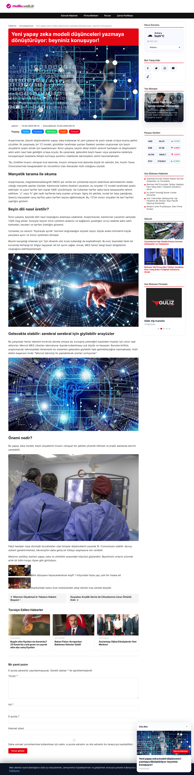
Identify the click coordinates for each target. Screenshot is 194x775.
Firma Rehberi (91, 15)
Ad (10, 704)
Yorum (13, 675)
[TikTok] (147, 76)
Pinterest (74, 131)
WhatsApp (51, 131)
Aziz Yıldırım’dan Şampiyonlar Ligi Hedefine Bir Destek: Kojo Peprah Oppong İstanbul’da (162, 200)
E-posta (13, 716)
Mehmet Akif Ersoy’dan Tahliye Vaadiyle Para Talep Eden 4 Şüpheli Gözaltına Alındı (165, 186)
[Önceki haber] (172, 97)
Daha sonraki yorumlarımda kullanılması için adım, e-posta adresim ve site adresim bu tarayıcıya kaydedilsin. (70, 744)
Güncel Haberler (69, 15)
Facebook (38, 131)
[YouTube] (173, 68)
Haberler (12, 26)
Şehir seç (152, 41)
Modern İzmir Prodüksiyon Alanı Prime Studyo (164, 207)
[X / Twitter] (156, 68)
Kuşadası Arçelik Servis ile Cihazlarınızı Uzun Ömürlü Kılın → (100, 598)
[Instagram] (164, 68)
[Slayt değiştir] (158, 328)
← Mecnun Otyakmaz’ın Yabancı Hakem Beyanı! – (33, 598)
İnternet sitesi (16, 728)
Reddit (63, 131)
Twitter (26, 131)
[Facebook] (147, 68)
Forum (107, 15)
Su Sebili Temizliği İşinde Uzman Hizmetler (162, 193)
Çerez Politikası (125, 15)
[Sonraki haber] (178, 97)
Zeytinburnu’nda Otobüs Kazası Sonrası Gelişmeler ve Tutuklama (165, 179)
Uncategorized (26, 26)
